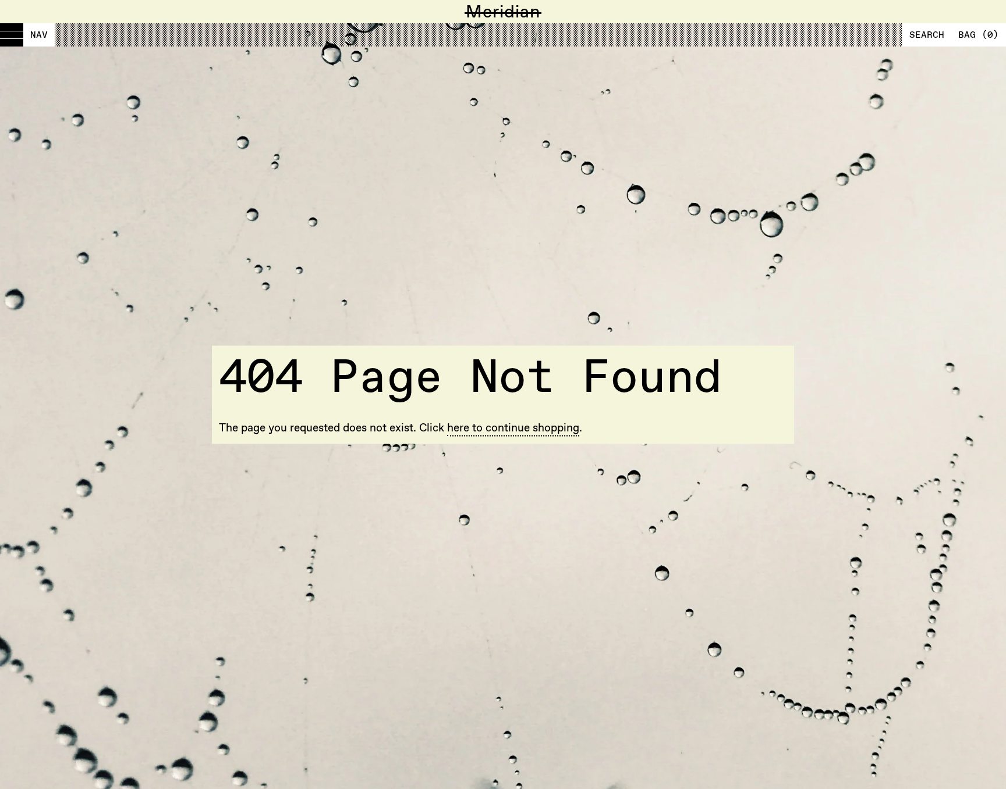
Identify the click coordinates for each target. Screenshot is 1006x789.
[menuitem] (27, 35)
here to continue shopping (513, 428)
